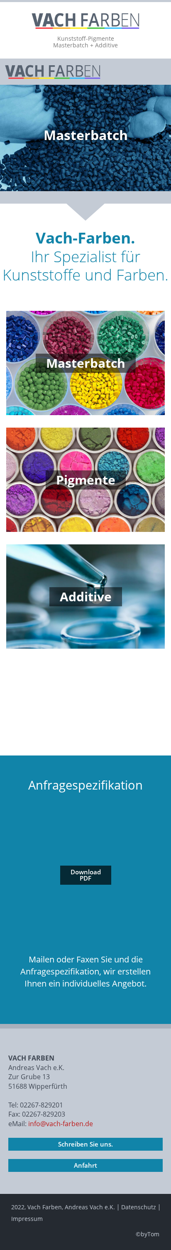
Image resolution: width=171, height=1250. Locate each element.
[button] (158, 72)
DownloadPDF (86, 875)
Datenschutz (138, 1207)
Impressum (27, 1219)
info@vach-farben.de (60, 1123)
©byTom (147, 1234)
